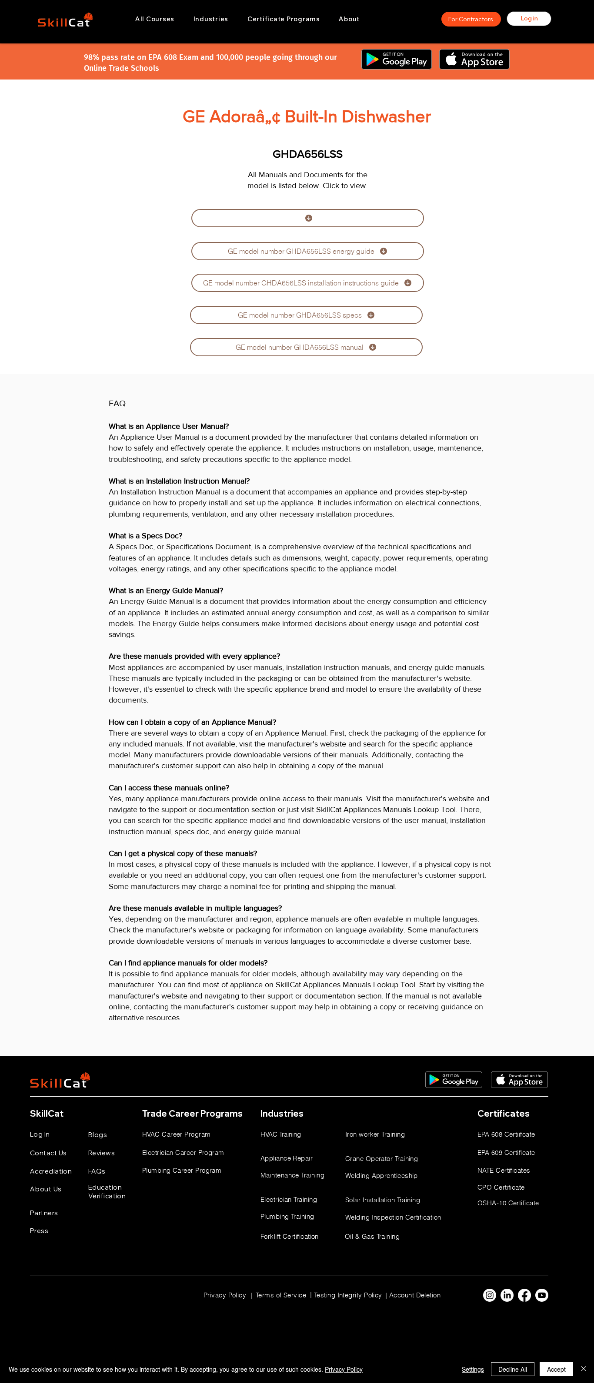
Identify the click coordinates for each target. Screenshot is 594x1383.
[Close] (583, 1369)
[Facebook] (524, 1295)
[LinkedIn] (507, 1295)
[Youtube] (541, 1295)
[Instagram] (489, 1295)
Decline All (512, 1369)
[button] (211, 19)
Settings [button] (473, 1369)
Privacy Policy (344, 1369)
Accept (556, 1369)
